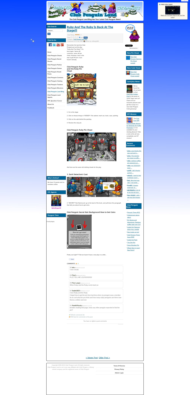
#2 (71, 291)
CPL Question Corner (55, 101)
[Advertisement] (106, 58)
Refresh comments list (77, 315)
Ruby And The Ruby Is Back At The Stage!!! (90, 28)
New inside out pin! (133, 232)
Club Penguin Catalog (55, 81)
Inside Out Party (132, 240)
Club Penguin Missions (55, 88)
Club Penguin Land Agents (54, 96)
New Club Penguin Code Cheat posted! (135, 74)
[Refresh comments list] (78, 263)
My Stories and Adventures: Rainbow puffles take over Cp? (134, 222)
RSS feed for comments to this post (81, 317)
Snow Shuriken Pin (133, 245)
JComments (120, 324)
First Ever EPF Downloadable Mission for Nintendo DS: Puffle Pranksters (134, 123)
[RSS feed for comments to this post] (76, 263)
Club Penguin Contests (55, 77)
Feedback (51, 108)
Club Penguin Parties (55, 65)
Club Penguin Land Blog (80, 39)
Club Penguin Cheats (55, 55)
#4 (71, 275)
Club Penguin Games (55, 68)
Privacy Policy (119, 369)
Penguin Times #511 (133, 212)
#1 (71, 305)
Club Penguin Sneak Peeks (54, 73)
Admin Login (119, 373)
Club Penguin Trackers (55, 84)
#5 (71, 267)
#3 (71, 283)
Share (72, 259)
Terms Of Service (119, 366)
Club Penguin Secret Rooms (54, 60)
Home (49, 52)
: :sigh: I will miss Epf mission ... (133, 197)
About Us (51, 104)
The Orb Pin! (131, 242)
